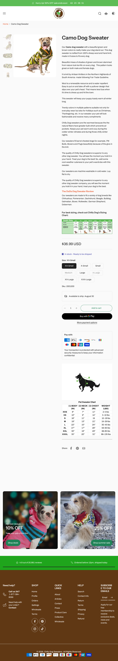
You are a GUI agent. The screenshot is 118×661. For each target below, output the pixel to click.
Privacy (81, 614)
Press (57, 608)
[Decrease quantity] (65, 308)
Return (81, 600)
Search (81, 591)
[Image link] (30, 520)
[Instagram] (35, 629)
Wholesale (36, 610)
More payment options (87, 323)
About (57, 594)
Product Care (61, 612)
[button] (4, 13)
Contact (58, 603)
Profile (34, 596)
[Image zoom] (34, 55)
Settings (35, 605)
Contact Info (83, 596)
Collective (59, 617)
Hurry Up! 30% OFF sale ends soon (60, 3)
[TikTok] (42, 629)
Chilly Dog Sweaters (53, 651)
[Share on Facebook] (71, 448)
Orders (35, 600)
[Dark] (112, 13)
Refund (81, 618)
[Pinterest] (42, 621)
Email (104, 597)
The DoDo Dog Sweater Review (78, 191)
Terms (34, 614)
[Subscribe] (111, 597)
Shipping (82, 610)
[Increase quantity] (76, 308)
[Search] (100, 13)
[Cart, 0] (106, 13)
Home (5, 24)
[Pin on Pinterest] (77, 448)
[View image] (7, 35)
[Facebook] (35, 621)
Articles (58, 599)
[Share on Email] (84, 448)
